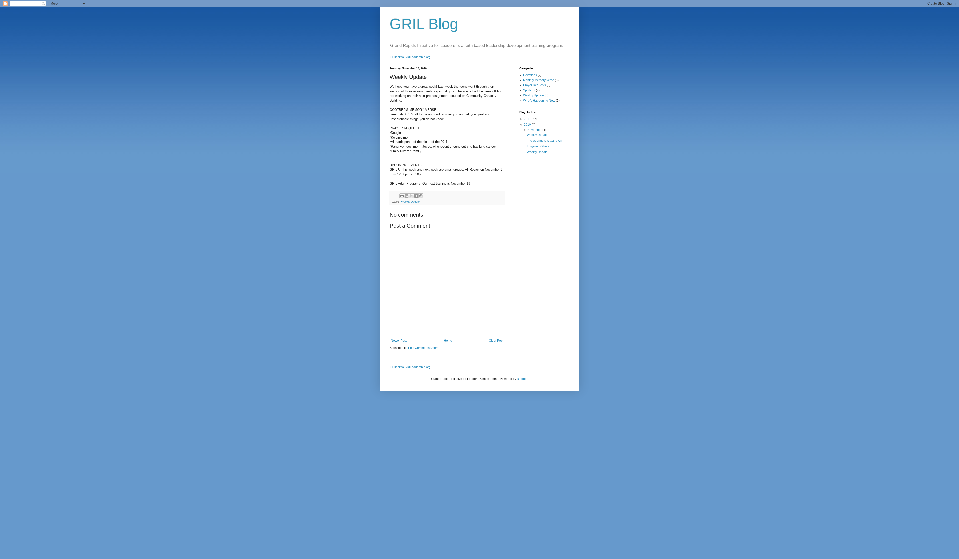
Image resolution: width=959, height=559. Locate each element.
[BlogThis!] (406, 195)
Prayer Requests (534, 85)
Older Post (496, 340)
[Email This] (401, 195)
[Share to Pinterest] (420, 195)
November (534, 130)
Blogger (522, 379)
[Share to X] (411, 195)
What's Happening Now (539, 100)
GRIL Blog (424, 24)
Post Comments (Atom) (423, 348)
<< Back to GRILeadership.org (410, 57)
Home (448, 340)
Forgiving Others (538, 146)
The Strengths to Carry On (544, 140)
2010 (528, 124)
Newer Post (399, 340)
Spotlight (529, 90)
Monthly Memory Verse (538, 80)
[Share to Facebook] (416, 195)
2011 (528, 119)
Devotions (530, 75)
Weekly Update (410, 201)
